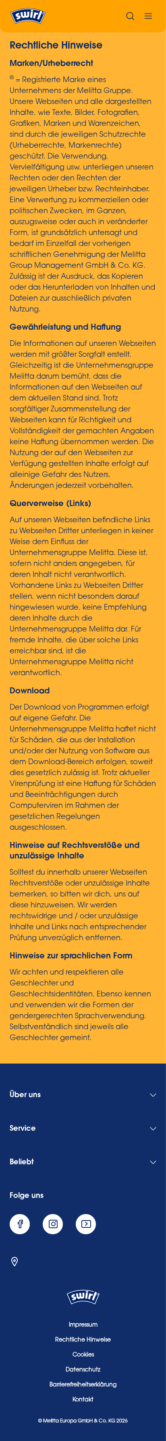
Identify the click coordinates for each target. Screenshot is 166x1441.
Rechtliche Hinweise (83, 1340)
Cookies (83, 1355)
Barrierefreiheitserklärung (83, 1385)
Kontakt (83, 1400)
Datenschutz (83, 1370)
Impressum (83, 1325)
